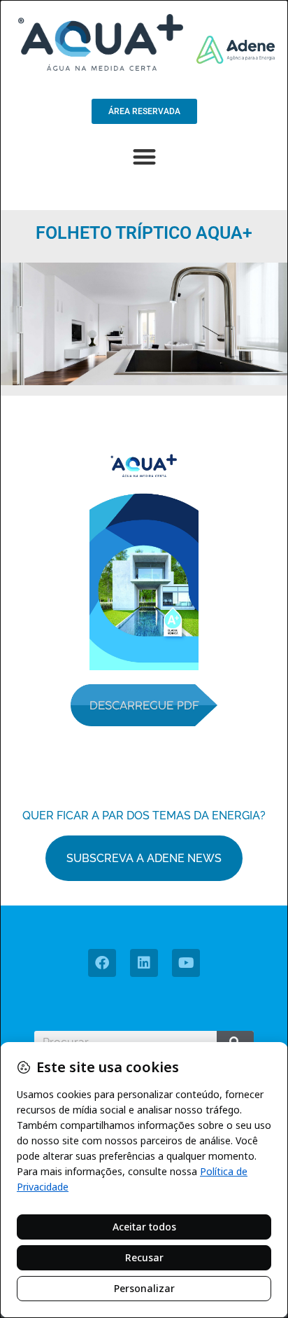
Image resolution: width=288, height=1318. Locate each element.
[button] (144, 156)
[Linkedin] (144, 963)
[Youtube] (186, 963)
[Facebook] (102, 963)
